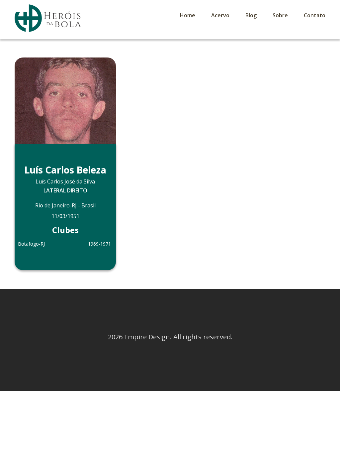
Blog (251, 15)
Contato (314, 15)
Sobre (280, 15)
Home (187, 15)
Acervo (220, 15)
